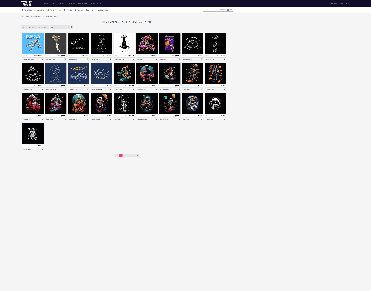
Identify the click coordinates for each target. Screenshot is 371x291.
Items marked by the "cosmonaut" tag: (44, 16)
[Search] (231, 10)
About (61, 3)
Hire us (53, 3)
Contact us (82, 3)
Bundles (68, 10)
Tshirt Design (29, 10)
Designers (104, 10)
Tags (27, 16)
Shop (46, 3)
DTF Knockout (95, 3)
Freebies (80, 10)
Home (22, 16)
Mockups (91, 10)
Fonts (41, 10)
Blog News (71, 3)
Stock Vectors (55, 10)
